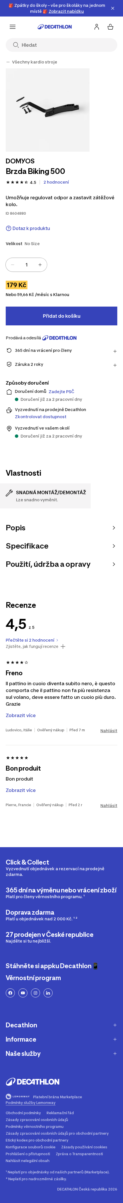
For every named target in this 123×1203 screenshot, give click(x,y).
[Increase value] (40, 265)
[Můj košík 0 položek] (110, 27)
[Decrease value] (12, 265)
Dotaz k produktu (31, 228)
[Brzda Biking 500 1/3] (48, 110)
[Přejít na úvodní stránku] (54, 26)
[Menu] (12, 27)
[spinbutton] (26, 264)
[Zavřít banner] (112, 8)
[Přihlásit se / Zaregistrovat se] (97, 27)
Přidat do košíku (61, 316)
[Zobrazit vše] (8, 62)
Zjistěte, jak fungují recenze (32, 646)
